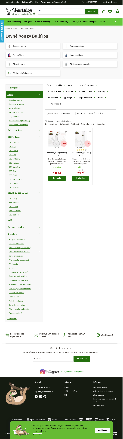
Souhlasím (102, 430)
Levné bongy (65, 113)
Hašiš (9, 220)
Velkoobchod (98, 405)
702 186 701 (93, 2)
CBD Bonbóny (14, 167)
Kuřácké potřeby (14, 130)
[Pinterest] (44, 396)
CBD (65, 395)
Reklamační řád (27, 2)
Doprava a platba (100, 387)
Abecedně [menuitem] (101, 124)
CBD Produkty (13, 137)
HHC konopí (13, 202)
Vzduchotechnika (16, 301)
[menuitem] (14, 21)
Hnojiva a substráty (17, 239)
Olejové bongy (14, 116)
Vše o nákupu (98, 395)
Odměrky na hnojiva (17, 305)
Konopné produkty (15, 227)
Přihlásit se (82, 358)
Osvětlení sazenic (16, 256)
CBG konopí (13, 206)
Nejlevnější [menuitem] (64, 124)
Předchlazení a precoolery (19, 120)
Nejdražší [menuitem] (75, 124)
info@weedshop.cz (110, 2)
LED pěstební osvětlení (18, 280)
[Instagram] (40, 396)
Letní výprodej (13, 87)
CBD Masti (13, 171)
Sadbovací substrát (16, 292)
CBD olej (12, 154)
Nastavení (37, 434)
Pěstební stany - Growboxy (20, 247)
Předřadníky (13, 264)
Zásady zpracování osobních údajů (53, 2)
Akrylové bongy (15, 108)
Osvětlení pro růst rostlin (19, 251)
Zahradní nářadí (15, 313)
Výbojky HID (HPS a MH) (18, 272)
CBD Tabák (13, 175)
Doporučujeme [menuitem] (51, 124)
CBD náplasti (14, 187)
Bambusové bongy (16, 104)
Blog (37, 2)
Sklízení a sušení (15, 297)
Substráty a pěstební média (20, 288)
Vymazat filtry (95, 114)
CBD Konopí (13, 142)
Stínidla (12, 268)
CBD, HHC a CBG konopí (17, 193)
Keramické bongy (16, 112)
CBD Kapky (13, 183)
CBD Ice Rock (14, 215)
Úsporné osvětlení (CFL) (18, 276)
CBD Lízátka (14, 163)
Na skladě (56, 104)
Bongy (10, 94)
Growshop (12, 234)
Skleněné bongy (15, 100)
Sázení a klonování (16, 243)
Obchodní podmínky (13, 2)
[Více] (114, 21)
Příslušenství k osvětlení (19, 260)
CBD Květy (13, 198)
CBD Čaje (12, 146)
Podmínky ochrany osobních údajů (104, 400)
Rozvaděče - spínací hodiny (20, 284)
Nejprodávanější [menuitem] (87, 124)
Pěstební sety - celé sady (19, 309)
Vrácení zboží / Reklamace (104, 391)
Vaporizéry (12, 318)
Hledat (91, 11)
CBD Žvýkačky (14, 159)
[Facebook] (36, 396)
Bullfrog (80, 113)
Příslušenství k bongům (18, 124)
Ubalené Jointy (15, 210)
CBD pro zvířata (15, 179)
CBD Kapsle (13, 150)
